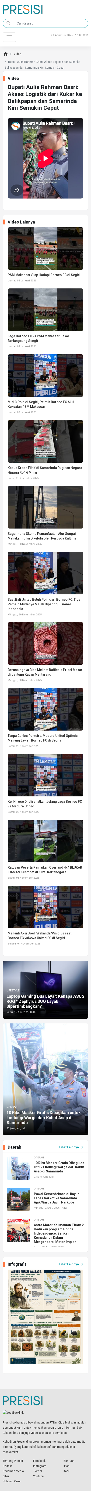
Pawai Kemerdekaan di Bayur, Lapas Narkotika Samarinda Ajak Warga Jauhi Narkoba (57, 1198)
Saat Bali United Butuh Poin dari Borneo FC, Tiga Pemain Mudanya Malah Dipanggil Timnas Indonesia (44, 604)
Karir (66, 1471)
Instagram (39, 1466)
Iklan (66, 1466)
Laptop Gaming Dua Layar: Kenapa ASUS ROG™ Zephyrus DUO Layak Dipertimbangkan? (45, 1001)
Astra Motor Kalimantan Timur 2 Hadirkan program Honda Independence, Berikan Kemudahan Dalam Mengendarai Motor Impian (59, 1233)
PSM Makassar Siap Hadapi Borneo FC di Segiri (44, 275)
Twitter (37, 1471)
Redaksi (8, 1466)
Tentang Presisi (13, 1461)
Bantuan (68, 1461)
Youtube (38, 1476)
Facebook (39, 1461)
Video (17, 54)
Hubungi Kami (12, 1481)
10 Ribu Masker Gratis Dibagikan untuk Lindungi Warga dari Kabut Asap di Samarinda (44, 1117)
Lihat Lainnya (72, 1147)
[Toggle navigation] (9, 37)
